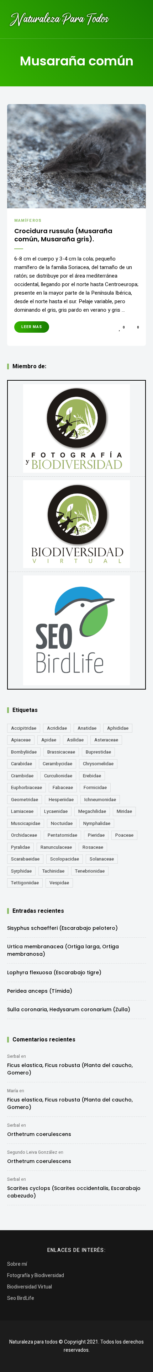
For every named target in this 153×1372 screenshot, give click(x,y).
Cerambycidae (57, 763)
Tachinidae (53, 871)
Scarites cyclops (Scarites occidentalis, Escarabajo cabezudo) (74, 1192)
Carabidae (21, 763)
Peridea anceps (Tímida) (39, 991)
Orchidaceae (24, 835)
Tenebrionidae (90, 871)
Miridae (124, 811)
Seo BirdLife (20, 1298)
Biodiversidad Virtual (29, 1287)
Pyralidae (20, 847)
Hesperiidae (61, 799)
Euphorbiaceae (26, 787)
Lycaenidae (56, 811)
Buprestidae (98, 752)
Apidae (48, 739)
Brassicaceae (61, 752)
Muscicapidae (25, 823)
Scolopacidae (64, 859)
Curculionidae (58, 775)
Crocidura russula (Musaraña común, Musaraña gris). (63, 235)
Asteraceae (106, 739)
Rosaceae (93, 847)
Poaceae (124, 835)
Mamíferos (28, 221)
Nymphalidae (96, 823)
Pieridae (96, 835)
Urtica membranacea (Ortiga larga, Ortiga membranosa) (63, 950)
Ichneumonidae (100, 799)
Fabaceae (63, 787)
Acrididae (57, 728)
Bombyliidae (24, 752)
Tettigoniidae (25, 882)
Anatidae (87, 728)
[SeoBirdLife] (76, 630)
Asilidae (75, 739)
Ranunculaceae (56, 847)
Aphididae (117, 728)
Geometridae (24, 799)
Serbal (13, 1056)
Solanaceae (102, 859)
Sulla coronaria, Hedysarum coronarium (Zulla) (68, 1009)
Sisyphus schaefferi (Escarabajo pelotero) (62, 928)
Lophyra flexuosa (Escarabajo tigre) (54, 972)
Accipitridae (23, 728)
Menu (139, 19)
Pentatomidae (62, 835)
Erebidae (92, 775)
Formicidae (95, 787)
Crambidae (22, 775)
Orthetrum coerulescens (39, 1134)
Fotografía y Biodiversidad (35, 1275)
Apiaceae (21, 739)
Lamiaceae (22, 811)
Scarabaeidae (25, 859)
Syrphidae (21, 871)
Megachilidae (92, 811)
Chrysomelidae (98, 763)
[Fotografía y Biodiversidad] (76, 428)
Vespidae (59, 882)
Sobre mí (17, 1264)
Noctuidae (62, 823)
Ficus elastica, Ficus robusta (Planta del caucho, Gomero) (70, 1069)
